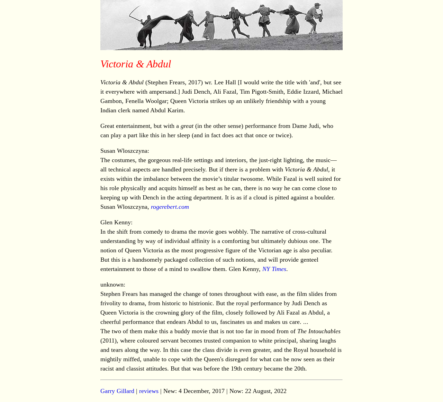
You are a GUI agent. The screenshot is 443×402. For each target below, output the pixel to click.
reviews (149, 390)
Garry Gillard (117, 390)
